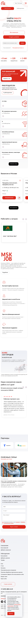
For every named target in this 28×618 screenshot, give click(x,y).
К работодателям (7, 92)
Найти (22, 43)
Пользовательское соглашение (8, 570)
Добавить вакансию (6, 550)
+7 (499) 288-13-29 (7, 589)
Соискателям (7, 8)
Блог (2, 563)
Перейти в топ (6, 78)
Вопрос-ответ (4, 576)
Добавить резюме (5, 558)
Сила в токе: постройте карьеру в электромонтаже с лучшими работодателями (13, 482)
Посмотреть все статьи (6, 459)
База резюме (4, 556)
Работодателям (20, 8)
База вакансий (7, 47)
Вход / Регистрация (18, 3)
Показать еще (13, 163)
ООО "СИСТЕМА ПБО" (10, 236)
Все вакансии (14, 32)
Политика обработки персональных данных (11, 572)
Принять (11, 613)
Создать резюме (14, 37)
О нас (2, 566)
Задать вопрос (4, 598)
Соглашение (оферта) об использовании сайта (12, 574)
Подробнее (5, 272)
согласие (18, 522)
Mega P (4, 190)
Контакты (3, 568)
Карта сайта (4, 578)
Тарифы (3, 560)
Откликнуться (9, 197)
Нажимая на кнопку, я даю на (14, 523)
